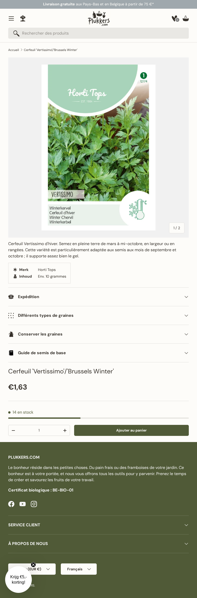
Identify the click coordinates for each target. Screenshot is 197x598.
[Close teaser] (33, 564)
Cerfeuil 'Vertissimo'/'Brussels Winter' (50, 50)
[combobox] (98, 33)
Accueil (13, 50)
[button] (185, 18)
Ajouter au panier (131, 430)
